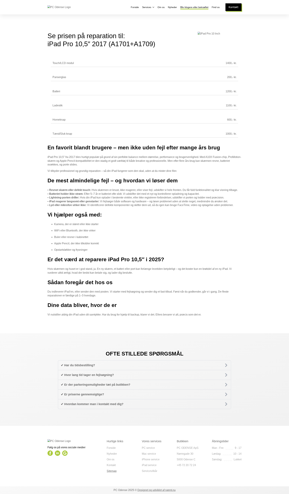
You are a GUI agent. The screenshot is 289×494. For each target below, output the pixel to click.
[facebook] (50, 453)
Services (146, 7)
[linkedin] (57, 453)
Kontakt (111, 465)
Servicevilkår (149, 471)
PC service (148, 447)
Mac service (149, 453)
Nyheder (172, 7)
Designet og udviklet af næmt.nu (156, 490)
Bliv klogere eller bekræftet (194, 7)
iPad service (149, 465)
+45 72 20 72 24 (186, 465)
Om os (161, 7)
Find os (216, 7)
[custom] (65, 453)
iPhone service (151, 459)
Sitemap (112, 471)
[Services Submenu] (152, 7)
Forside (135, 7)
